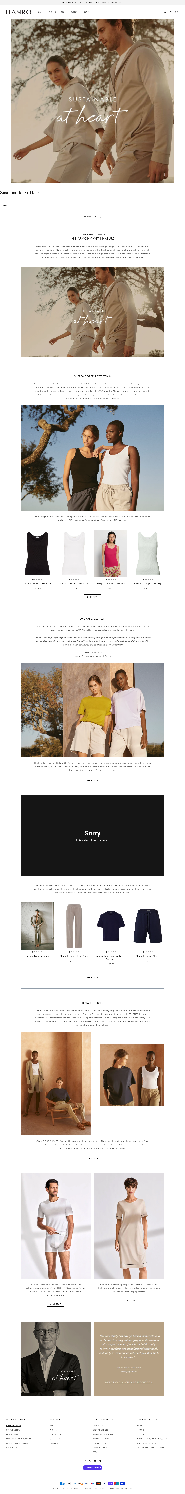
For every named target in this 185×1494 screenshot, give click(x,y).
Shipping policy (126, 1488)
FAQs (95, 1452)
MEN (52, 1425)
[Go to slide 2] (34, 579)
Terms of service (112, 1488)
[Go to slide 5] (39, 579)
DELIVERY (140, 1425)
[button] (165, 12)
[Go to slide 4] (38, 579)
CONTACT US (98, 1425)
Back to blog (94, 216)
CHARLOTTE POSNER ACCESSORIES (151, 1439)
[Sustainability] (56, 1359)
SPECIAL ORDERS (100, 1430)
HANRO (61, 1488)
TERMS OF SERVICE (101, 1439)
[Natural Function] (56, 1226)
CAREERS (54, 1443)
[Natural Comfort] (129, 1226)
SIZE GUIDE (141, 1434)
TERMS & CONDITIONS (103, 1434)
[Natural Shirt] (92, 710)
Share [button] (5, 205)
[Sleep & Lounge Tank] (92, 458)
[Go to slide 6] (41, 579)
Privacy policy (99, 1488)
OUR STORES (55, 1434)
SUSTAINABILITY (13, 1430)
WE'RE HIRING (12, 1448)
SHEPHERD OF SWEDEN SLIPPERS (151, 1448)
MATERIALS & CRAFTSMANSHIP (19, 1439)
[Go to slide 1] (33, 579)
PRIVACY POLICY (100, 1448)
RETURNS (140, 1430)
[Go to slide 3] (36, 579)
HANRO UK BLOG (13, 1425)
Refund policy (87, 1488)
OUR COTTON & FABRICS (17, 1443)
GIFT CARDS (55, 1439)
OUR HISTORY (12, 1434)
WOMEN (53, 1430)
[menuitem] (41, 12)
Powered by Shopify (72, 1488)
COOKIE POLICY (100, 1443)
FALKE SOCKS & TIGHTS (146, 1443)
